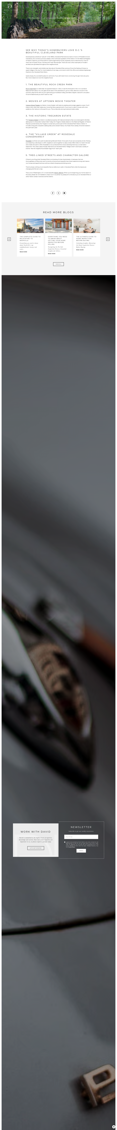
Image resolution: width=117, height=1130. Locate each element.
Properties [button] (68, 6)
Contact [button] (88, 6)
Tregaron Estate (33, 120)
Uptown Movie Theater (33, 105)
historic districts (58, 172)
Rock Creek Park (31, 88)
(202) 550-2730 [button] (98, 6)
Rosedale (28, 141)
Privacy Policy (71, 847)
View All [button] (58, 264)
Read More (23, 251)
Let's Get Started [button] (36, 848)
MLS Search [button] (78, 6)
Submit (81, 850)
